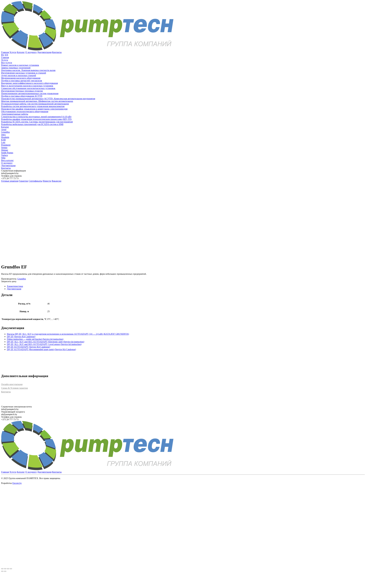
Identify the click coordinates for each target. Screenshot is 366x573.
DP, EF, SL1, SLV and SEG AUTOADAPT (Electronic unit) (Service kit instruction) (45, 341)
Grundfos (5, 132)
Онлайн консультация (11, 384)
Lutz (3, 142)
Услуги (12, 52)
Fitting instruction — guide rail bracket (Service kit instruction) (35, 339)
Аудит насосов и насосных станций (18, 75)
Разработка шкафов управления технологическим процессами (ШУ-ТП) (36, 119)
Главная (5, 52)
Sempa (4, 147)
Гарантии (23, 181)
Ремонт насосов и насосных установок (20, 65)
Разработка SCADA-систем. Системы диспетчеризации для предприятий (37, 122)
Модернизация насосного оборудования (20, 78)
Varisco (4, 155)
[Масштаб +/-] (2, 568)
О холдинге (31, 52)
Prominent (5, 145)
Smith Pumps (7, 152)
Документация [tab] (14, 289)
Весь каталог (7, 160)
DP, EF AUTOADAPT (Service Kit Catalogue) (28, 347)
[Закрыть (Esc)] (11, 568)
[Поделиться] (8, 568)
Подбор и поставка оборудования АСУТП (21, 96)
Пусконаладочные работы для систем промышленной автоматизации (35, 104)
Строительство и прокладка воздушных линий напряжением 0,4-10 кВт (36, 116)
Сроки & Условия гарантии (14, 388)
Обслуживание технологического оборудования (24, 111)
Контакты (57, 52)
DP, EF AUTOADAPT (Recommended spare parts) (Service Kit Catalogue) (41, 349)
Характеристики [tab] (15, 286)
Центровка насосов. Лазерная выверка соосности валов (28, 70)
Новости (47, 181)
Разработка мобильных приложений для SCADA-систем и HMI (32, 124)
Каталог (21, 52)
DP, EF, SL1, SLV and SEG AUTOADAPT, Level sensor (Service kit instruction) (44, 344)
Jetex (3, 134)
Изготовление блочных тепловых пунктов (22, 91)
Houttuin (5, 137)
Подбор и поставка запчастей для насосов (21, 80)
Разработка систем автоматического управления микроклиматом (32, 106)
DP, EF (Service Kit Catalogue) (21, 336)
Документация (44, 52)
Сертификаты (35, 181)
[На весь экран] (5, 568)
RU (2, 55)
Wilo (3, 158)
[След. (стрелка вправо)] (5, 571)
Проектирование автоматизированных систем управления (29, 93)
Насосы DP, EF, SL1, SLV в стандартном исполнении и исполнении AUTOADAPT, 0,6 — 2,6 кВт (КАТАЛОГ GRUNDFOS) (68, 334)
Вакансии (56, 181)
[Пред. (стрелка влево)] (2, 571)
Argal (3, 129)
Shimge (4, 150)
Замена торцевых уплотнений (15, 67)
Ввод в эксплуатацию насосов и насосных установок (27, 86)
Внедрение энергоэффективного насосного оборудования (29, 83)
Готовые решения (9, 181)
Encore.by (17, 483)
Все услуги (6, 62)
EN (6, 55)
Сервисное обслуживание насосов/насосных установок (28, 88)
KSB (3, 140)
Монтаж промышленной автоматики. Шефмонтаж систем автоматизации (37, 101)
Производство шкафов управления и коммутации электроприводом (34, 109)
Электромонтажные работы (14, 114)
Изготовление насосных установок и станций (23, 73)
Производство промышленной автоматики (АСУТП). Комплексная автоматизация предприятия (48, 98)
